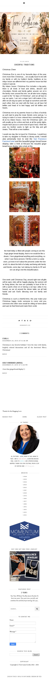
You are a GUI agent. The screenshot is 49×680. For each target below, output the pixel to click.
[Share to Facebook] (22, 320)
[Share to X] (19, 320)
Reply (4, 354)
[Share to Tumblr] (27, 320)
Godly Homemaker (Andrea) (12, 363)
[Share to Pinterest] (25, 320)
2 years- (24, 592)
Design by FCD (36, 676)
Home (25, 417)
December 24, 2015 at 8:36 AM (15, 341)
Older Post (42, 417)
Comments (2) (25, 325)
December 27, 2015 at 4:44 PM (15, 365)
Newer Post (7, 417)
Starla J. (5, 338)
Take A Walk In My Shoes (22, 676)
